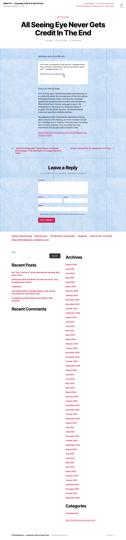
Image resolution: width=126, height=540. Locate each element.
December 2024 (73, 353)
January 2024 (71, 401)
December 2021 (72, 485)
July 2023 (70, 427)
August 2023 (71, 423)
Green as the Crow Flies (101, 236)
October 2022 (71, 441)
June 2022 (70, 458)
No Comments (76, 40)
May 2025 (70, 331)
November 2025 (72, 304)
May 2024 (70, 383)
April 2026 (70, 282)
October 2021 (71, 493)
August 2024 (71, 370)
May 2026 (70, 278)
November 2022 (72, 436)
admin (51, 40)
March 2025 (71, 339)
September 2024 (73, 366)
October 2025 (71, 309)
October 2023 (71, 414)
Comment (41, 180)
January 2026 (71, 295)
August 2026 (71, 265)
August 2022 (71, 449)
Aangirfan (82, 236)
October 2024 (72, 361)
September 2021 (73, 498)
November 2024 (73, 357)
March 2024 (71, 392)
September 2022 (73, 445)
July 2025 (70, 322)
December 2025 (72, 300)
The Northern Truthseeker (62, 236)
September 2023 (73, 419)
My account (110, 6)
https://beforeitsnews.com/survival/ (80, 520)
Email (66, 197)
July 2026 (70, 269)
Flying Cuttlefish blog (22, 236)
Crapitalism (16, 287)
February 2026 (72, 291)
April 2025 (70, 335)
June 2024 (70, 379)
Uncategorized (63, 17)
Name (40, 197)
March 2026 (71, 287)
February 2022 (72, 476)
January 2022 (71, 480)
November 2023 (72, 410)
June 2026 (70, 273)
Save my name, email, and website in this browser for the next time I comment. (62, 214)
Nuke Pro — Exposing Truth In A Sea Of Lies (33, 535)
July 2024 (70, 375)
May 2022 (70, 463)
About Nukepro (89, 3)
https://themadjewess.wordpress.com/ (90, 6)
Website (40, 205)
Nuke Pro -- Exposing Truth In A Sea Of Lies (23, 3)
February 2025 (72, 344)
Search (14, 252)
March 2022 (71, 471)
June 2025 (70, 326)
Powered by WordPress (59, 535)
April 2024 (70, 388)
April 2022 (70, 467)
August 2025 (71, 317)
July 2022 (70, 454)
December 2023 (72, 405)
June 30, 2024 (62, 40)
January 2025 (71, 348)
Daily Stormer (40, 236)
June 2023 (70, 432)
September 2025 (73, 313)
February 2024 (72, 397)
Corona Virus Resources (105, 3)
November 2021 (72, 489)
